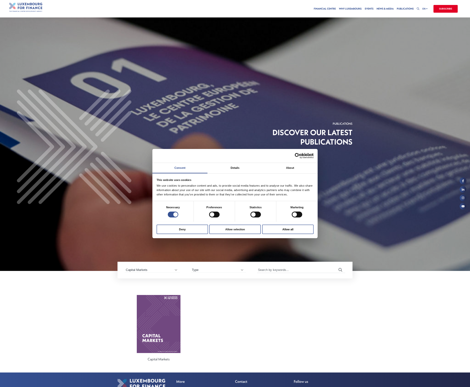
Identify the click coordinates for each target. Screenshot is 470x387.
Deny (182, 229)
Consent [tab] (179, 167)
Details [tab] (235, 167)
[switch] (214, 214)
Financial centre (325, 8)
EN (424, 9)
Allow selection (235, 229)
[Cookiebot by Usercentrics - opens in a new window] (297, 156)
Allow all (287, 229)
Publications (405, 8)
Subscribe (445, 9)
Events (369, 8)
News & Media (385, 8)
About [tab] (290, 167)
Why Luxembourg (350, 8)
